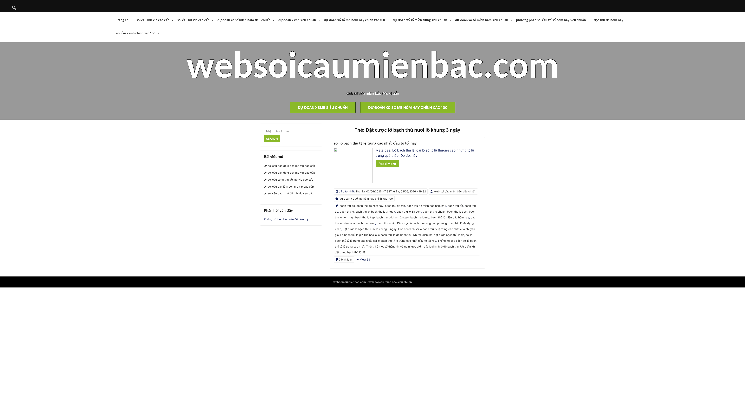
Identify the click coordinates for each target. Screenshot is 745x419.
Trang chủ (123, 20)
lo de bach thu (402, 234)
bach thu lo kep (365, 217)
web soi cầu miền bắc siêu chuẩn (455, 191)
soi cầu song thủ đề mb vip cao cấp (290, 179)
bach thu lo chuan (434, 211)
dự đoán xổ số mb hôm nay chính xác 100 (354, 20)
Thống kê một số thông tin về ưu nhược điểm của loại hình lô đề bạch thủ (412, 246)
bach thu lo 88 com (409, 211)
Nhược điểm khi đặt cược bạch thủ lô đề (438, 234)
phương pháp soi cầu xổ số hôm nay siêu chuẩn (551, 20)
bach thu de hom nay (369, 205)
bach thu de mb (395, 205)
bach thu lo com (457, 211)
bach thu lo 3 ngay (383, 211)
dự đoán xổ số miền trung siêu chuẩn (420, 20)
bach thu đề (455, 205)
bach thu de (347, 205)
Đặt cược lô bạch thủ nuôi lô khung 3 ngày (370, 229)
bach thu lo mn (365, 223)
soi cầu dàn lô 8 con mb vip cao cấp (291, 186)
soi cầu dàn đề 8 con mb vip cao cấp (291, 165)
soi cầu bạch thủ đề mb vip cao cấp (291, 193)
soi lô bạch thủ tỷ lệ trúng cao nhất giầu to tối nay (375, 143)
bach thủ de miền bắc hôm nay (426, 205)
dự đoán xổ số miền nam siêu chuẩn (243, 20)
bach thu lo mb (419, 217)
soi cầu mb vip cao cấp (152, 20)
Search (272, 138)
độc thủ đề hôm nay (608, 20)
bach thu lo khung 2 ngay (392, 217)
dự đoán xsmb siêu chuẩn (297, 20)
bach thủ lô (362, 211)
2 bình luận (346, 259)
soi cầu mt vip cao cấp (193, 20)
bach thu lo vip (386, 223)
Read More (387, 164)
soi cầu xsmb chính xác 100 (135, 33)
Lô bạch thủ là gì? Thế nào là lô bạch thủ (366, 234)
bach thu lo (347, 211)
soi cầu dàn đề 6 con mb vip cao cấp (291, 172)
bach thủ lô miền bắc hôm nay (450, 217)
